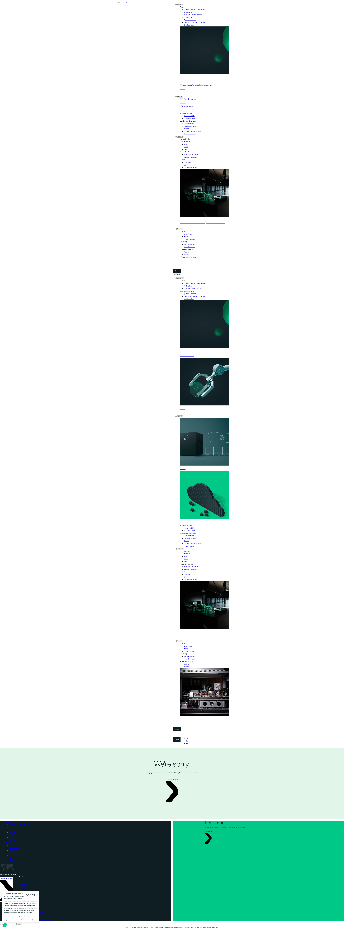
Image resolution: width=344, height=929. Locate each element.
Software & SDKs (189, 116)
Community (187, 162)
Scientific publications (190, 157)
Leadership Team (189, 244)
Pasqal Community (189, 134)
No (217, 927)
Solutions (179, 96)
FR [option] (187, 738)
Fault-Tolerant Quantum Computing (195, 22)
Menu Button (177, 274)
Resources (180, 136)
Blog (185, 144)
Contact (177, 271)
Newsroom (187, 141)
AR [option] (187, 743)
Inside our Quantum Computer (193, 14)
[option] (187, 738)
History (186, 236)
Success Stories (189, 123)
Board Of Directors (189, 247)
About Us (179, 229)
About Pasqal (188, 234)
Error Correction (189, 25)
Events (186, 147)
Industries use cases (190, 126)
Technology (180, 4)
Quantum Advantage (190, 20)
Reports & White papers (191, 154)
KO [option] (187, 741)
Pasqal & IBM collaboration (192, 131)
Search (177, 739)
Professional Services (190, 118)
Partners (186, 129)
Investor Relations (189, 239)
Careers (186, 252)
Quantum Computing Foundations (194, 9)
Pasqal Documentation (191, 167)
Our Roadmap (188, 12)
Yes (214, 927)
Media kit (186, 149)
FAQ (185, 165)
